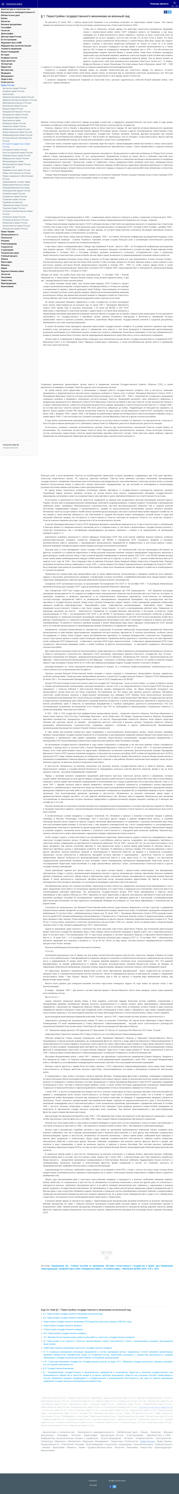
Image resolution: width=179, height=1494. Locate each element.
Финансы (5, 265)
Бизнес (4, 18)
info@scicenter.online (10, 448)
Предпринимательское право (16, 188)
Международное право (13, 161)
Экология (5, 274)
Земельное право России (14, 126)
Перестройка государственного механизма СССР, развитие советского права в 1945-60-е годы (87, 1321)
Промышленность (9, 234)
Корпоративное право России (16, 155)
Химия (4, 268)
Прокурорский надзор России (16, 190)
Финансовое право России (15, 223)
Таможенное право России (15, 205)
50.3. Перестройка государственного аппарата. (65, 1333)
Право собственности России (17, 173)
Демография (7, 33)
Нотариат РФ (9, 167)
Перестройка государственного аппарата (62, 1325)
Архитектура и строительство (15, 9)
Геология (5, 30)
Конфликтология (9, 58)
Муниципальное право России (16, 164)
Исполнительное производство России (119, 1407)
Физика (4, 259)
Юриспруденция (8, 283)
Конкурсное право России (15, 150)
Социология (7, 247)
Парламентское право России (16, 170)
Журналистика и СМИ (11, 43)
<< (172, 6)
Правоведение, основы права (16, 182)
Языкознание (7, 286)
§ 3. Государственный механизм (58, 1368)
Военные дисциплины (11, 24)
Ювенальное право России (15, 229)
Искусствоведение (10, 52)
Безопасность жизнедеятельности (18, 12)
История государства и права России (155, 1407)
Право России (7, 85)
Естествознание (9, 40)
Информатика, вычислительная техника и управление (69, 1438)
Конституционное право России (18, 152)
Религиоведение (9, 244)
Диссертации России (11, 36)
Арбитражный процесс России (17, 103)
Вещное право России (13, 109)
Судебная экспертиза (12, 202)
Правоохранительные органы (16, 185)
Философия (6, 262)
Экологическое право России (16, 226)
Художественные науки (12, 271)
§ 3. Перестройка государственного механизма (65, 1318)
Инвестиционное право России (17, 132)
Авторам (93, 1485)
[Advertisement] (19, 325)
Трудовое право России (14, 208)
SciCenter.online (14, 4)
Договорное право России (15, 117)
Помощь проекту (159, 3)
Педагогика (6, 79)
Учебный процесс (9, 256)
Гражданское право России (15, 114)
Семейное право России (14, 193)
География (6, 27)
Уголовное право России (14, 217)
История (5, 55)
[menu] (3, 4)
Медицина (6, 73)
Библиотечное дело (10, 15)
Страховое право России (14, 199)
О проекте (93, 1481)
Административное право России (18, 97)
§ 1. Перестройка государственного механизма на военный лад (72, 1314)
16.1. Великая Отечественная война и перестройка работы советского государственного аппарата (89, 1337)
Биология (5, 21)
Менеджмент (7, 76)
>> (177, 6)
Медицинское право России (16, 158)
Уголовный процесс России (15, 220)
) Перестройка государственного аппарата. (63, 1329)
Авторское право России (14, 88)
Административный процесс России (20, 100)
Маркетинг (6, 67)
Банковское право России (15, 106)
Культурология (8, 61)
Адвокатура (8, 94)
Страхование (7, 250)
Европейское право (12, 120)
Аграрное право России (13, 91)
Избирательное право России (16, 129)
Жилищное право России (14, 123)
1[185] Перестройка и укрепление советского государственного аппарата (77, 1348)
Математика (7, 70)
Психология (6, 238)
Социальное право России (15, 196)
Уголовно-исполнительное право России (74, 1422)
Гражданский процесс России (16, 112)
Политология (7, 82)
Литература (6, 64)
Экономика (6, 277)
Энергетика (6, 280)
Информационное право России (17, 135)
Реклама (5, 241)
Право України (7, 231)
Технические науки (10, 253)
